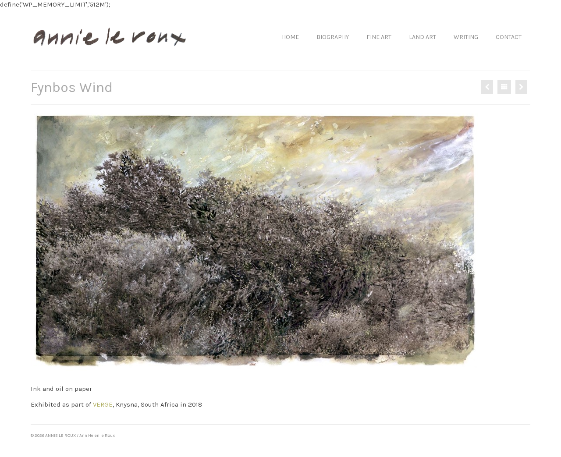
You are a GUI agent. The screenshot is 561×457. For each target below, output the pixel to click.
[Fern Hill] (487, 87)
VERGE (103, 404)
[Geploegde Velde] (521, 87)
